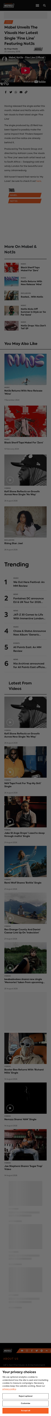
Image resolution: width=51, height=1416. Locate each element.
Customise (25, 1403)
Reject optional (25, 1396)
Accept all (25, 1411)
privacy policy (9, 1389)
